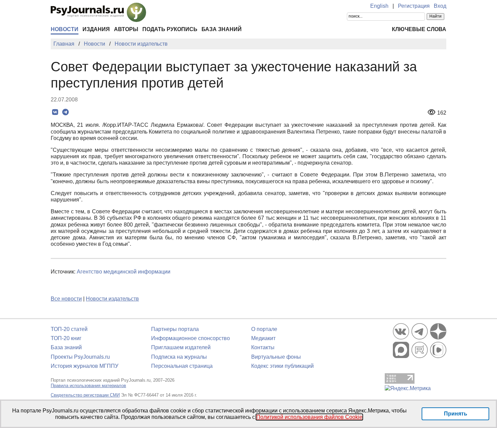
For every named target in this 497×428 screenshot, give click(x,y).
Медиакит (263, 338)
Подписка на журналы (179, 357)
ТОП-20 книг (66, 338)
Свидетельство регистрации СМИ (85, 395)
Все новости (66, 299)
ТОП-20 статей (69, 329)
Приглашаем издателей (181, 347)
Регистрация (414, 6)
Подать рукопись (169, 29)
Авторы (126, 29)
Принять (455, 414)
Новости (64, 29)
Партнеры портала (175, 329)
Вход (440, 6)
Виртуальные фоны (276, 357)
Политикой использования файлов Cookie (309, 417)
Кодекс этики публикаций (282, 366)
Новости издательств (112, 299)
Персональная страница (182, 366)
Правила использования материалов (88, 385)
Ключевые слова (419, 29)
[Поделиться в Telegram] (65, 112)
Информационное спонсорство (190, 338)
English (379, 6)
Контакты (263, 347)
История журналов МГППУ (84, 366)
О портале (264, 329)
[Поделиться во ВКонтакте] (55, 112)
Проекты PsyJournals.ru (80, 357)
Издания (96, 29)
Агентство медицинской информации (123, 272)
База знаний (222, 29)
